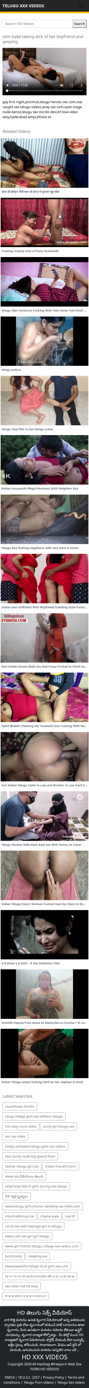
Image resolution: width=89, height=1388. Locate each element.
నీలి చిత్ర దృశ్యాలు (16, 1196)
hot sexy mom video (21, 1126)
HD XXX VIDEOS (44, 1357)
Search (79, 23)
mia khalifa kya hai (19, 1216)
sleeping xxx (37, 1256)
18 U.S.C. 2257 (29, 1377)
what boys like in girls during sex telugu (36, 1186)
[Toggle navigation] (81, 6)
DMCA (9, 1377)
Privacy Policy (53, 1377)
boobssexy (13, 1256)
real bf (70, 1216)
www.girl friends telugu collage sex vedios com (42, 1246)
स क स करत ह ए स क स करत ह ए (25, 1296)
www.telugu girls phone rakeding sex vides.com (42, 1206)
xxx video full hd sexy (21, 1286)
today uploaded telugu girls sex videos (35, 1146)
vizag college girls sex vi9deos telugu (34, 1116)
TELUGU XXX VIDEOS (23, 6)
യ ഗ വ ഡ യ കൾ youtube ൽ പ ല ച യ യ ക (40, 1276)
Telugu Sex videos (71, 1382)
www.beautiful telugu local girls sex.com (36, 1266)
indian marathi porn (60, 1166)
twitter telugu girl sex (22, 1166)
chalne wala (49, 1216)
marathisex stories (19, 1106)
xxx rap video (15, 1136)
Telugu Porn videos (39, 1382)
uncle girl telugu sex (58, 1126)
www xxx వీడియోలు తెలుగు (24, 1176)
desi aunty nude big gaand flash (30, 1156)
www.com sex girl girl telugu (27, 1236)
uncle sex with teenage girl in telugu (33, 1226)
